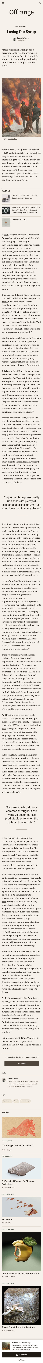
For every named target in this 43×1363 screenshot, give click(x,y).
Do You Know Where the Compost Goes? (21, 1273)
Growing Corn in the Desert (17, 1145)
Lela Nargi (7, 1223)
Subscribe (23, 1355)
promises (20, 942)
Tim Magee (7, 1150)
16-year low (32, 881)
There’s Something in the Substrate (18, 1327)
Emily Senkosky (9, 1187)
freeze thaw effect (10, 765)
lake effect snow (15, 775)
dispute (5, 982)
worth (19, 672)
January (5, 301)
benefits (9, 958)
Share (23, 1063)
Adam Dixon (13, 139)
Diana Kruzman (9, 1276)
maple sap (34, 982)
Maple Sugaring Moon (12, 279)
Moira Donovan (9, 1330)
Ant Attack (7, 1219)
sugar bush (7, 163)
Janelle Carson (24, 38)
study (6, 234)
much (13, 262)
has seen (28, 170)
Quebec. (36, 695)
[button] (21, 1135)
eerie (4, 901)
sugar (4, 972)
